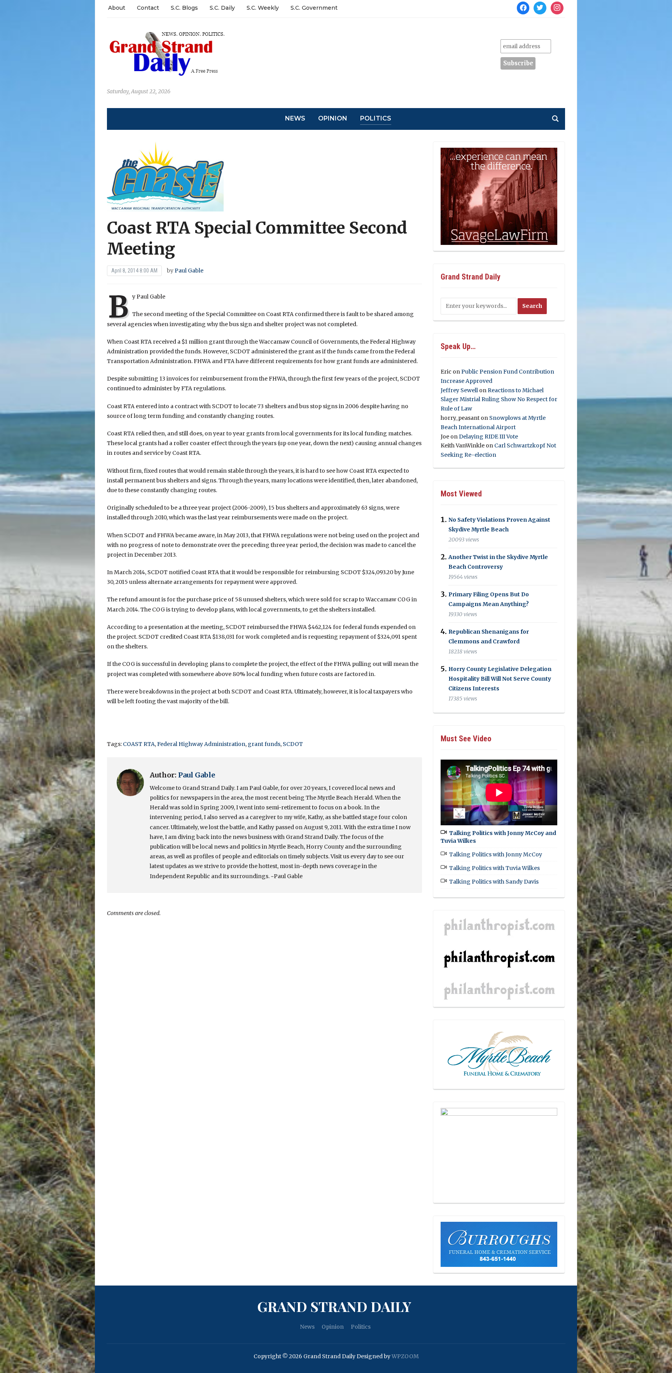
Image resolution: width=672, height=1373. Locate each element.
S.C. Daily (222, 7)
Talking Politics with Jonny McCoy (495, 854)
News (295, 118)
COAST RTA (139, 744)
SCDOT (293, 744)
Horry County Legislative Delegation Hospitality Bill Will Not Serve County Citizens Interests (499, 679)
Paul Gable (189, 270)
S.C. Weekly (263, 7)
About (116, 7)
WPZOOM (405, 1356)
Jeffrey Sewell (459, 390)
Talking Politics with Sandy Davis (494, 881)
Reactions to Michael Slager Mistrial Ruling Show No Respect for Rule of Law (499, 399)
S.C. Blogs (184, 7)
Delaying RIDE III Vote (488, 436)
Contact (148, 7)
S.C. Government (314, 7)
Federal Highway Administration (201, 744)
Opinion (332, 118)
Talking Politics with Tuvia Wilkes (494, 868)
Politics (375, 118)
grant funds (264, 744)
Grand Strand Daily (334, 1306)
